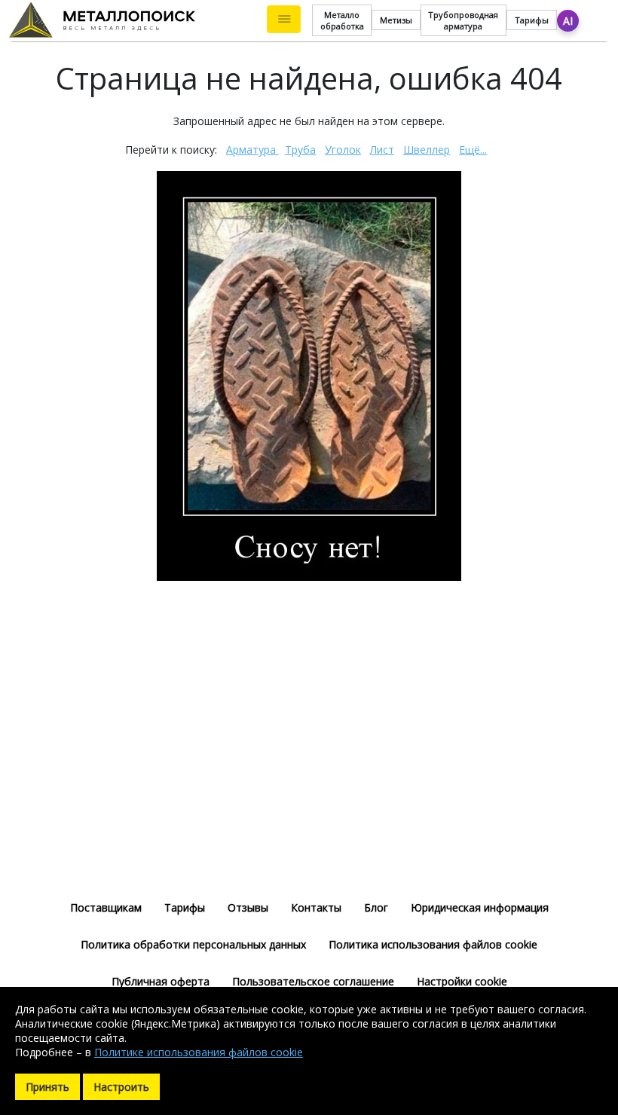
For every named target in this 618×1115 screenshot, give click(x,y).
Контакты (316, 907)
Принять (47, 1087)
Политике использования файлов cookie (198, 1052)
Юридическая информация (480, 907)
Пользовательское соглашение (313, 981)
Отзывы (248, 907)
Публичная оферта (161, 981)
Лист (382, 149)
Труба (300, 149)
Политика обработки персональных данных (193, 944)
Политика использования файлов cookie (433, 944)
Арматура (252, 149)
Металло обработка (342, 20)
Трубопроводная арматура (463, 20)
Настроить (121, 1087)
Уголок (343, 149)
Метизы (396, 20)
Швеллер (426, 149)
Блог (376, 907)
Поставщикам (106, 907)
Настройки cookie (462, 981)
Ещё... (473, 149)
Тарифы (532, 20)
